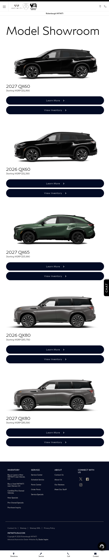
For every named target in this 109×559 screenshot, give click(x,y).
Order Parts (36, 490)
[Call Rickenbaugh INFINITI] (105, 6)
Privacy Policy (49, 528)
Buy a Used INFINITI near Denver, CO (16, 485)
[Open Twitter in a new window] (81, 479)
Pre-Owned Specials (16, 503)
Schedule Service (37, 480)
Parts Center (36, 485)
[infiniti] (16, 6)
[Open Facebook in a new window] (87, 479)
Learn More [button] (53, 100)
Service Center (36, 475)
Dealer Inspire (43, 539)
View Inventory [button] (53, 110)
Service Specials (37, 494)
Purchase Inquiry (14, 508)
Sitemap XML (35, 528)
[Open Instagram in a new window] (81, 485)
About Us (58, 480)
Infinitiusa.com (16, 533)
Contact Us (59, 475)
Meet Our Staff (60, 490)
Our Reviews (59, 485)
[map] (100, 6)
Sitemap (23, 528)
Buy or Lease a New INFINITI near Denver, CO (16, 477)
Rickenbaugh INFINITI (54, 13)
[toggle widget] (102, 546)
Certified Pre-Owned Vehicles (16, 492)
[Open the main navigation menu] (4, 6)
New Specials (13, 498)
